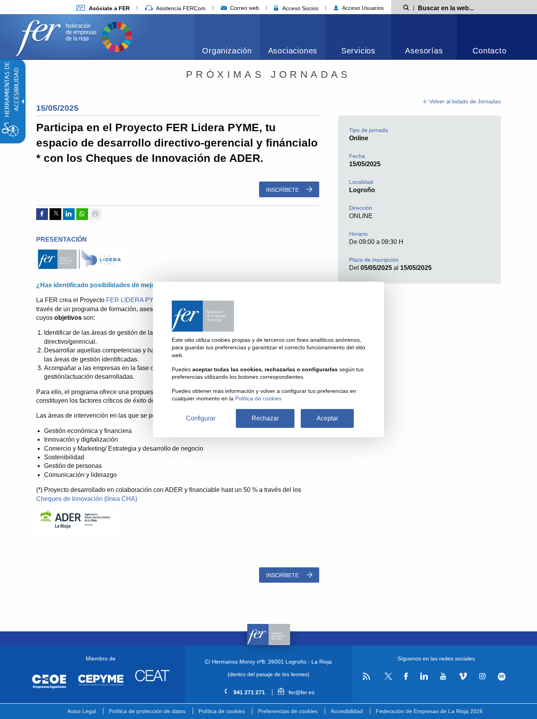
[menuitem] (103, 8)
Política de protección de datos (147, 711)
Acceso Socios (299, 8)
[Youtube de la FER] (443, 676)
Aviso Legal (81, 711)
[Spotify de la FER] (501, 676)
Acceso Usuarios (362, 8)
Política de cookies (222, 711)
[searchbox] (458, 7)
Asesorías (424, 50)
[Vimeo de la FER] (463, 676)
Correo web (243, 8)
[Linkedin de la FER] (424, 676)
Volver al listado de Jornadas (464, 101)
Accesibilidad (347, 711)
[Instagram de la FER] (482, 676)
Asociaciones (293, 50)
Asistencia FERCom (180, 8)
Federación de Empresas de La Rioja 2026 (429, 711)
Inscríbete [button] (283, 190)
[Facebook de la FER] (406, 676)
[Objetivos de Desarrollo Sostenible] (116, 36)
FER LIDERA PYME (135, 300)
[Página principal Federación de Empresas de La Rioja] (58, 36)
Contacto (489, 50)
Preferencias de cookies (288, 711)
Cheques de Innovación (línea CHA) (86, 498)
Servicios (358, 50)
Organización (227, 50)
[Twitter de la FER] (387, 678)
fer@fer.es (300, 692)
